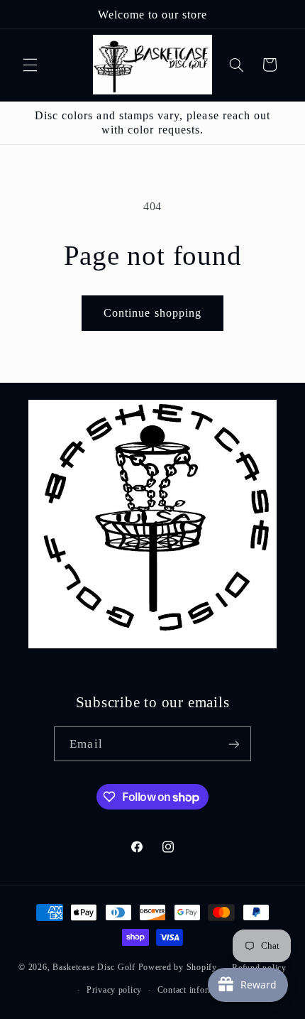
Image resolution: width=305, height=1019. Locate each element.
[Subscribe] (233, 743)
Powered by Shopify (177, 968)
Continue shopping (152, 313)
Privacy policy (114, 990)
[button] (29, 64)
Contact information (195, 990)
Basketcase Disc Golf (93, 968)
